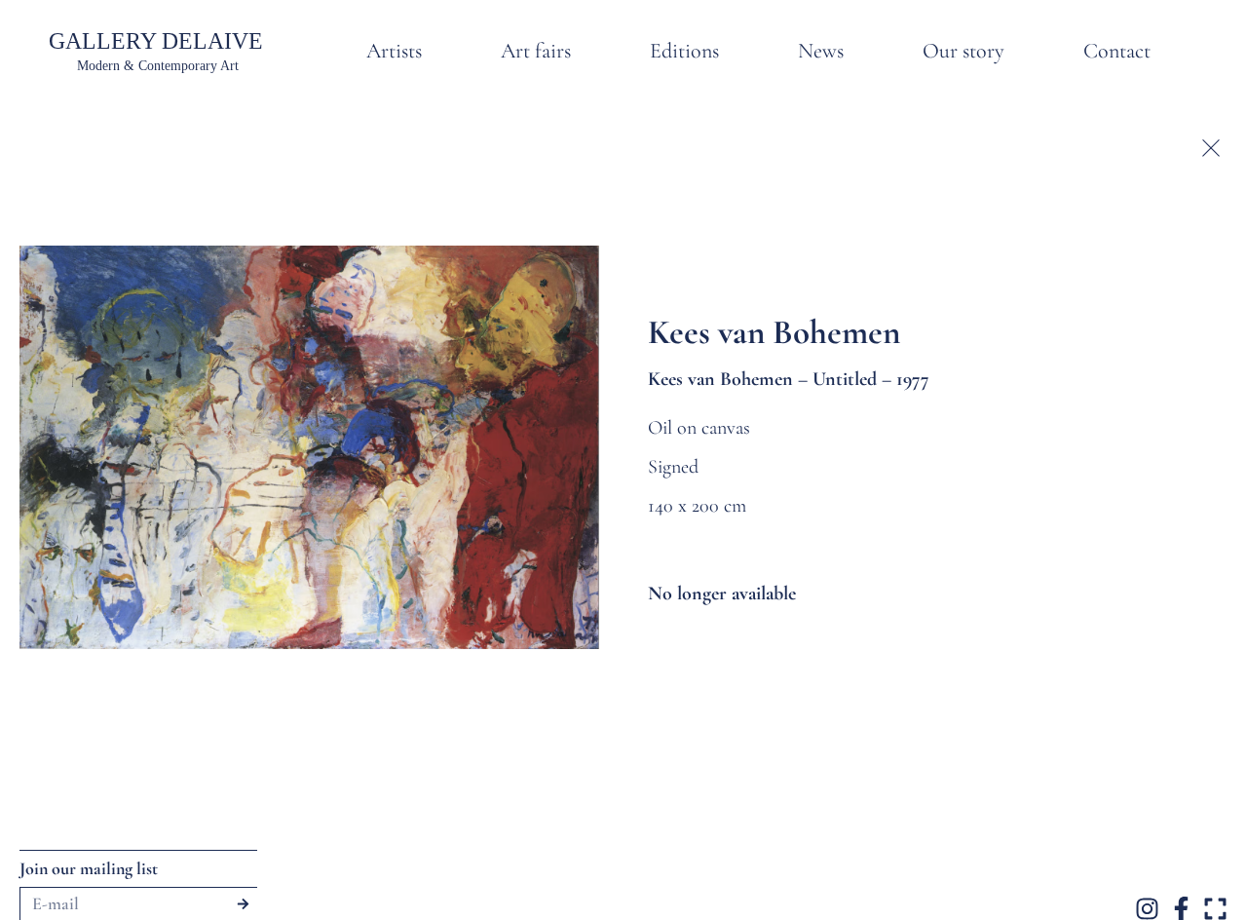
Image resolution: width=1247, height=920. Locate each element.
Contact (1117, 50)
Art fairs (536, 50)
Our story (963, 50)
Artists (394, 50)
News (821, 50)
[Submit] (243, 904)
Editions (684, 50)
